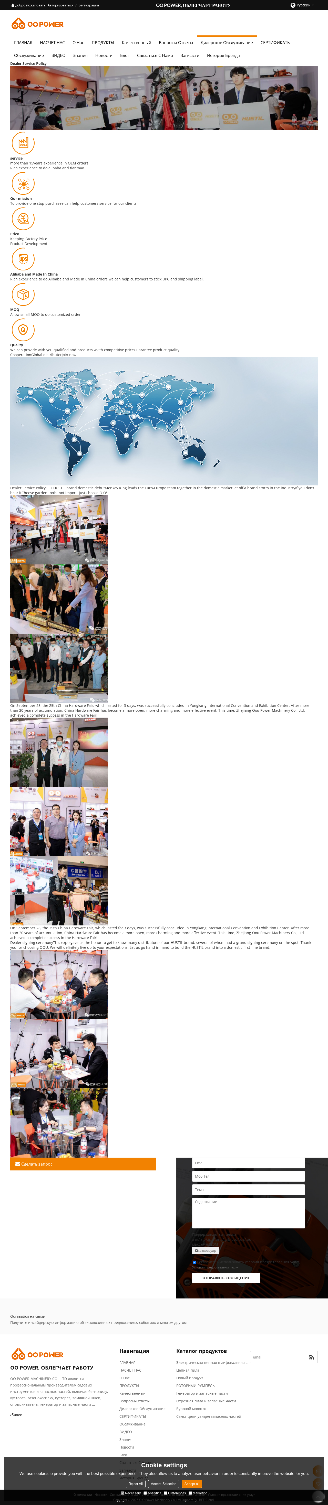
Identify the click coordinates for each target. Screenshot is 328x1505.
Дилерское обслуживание (227, 42)
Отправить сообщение (226, 1277)
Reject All (136, 1484)
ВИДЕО (58, 55)
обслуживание (29, 55)
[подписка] (311, 1357)
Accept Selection (163, 1484)
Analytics (154, 1493)
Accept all (191, 1484)
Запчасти (190, 55)
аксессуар (207, 1250)
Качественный (136, 42)
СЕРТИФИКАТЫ (276, 42)
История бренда (223, 55)
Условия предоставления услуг (215, 1267)
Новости (103, 55)
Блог (124, 55)
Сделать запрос (37, 1164)
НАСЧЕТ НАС (52, 42)
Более (17, 1414)
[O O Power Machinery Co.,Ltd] (164, 23)
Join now (69, 354)
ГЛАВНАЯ (23, 42)
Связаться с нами (155, 55)
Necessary (133, 1493)
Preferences (177, 1493)
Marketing (200, 1493)
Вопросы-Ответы (176, 42)
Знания (80, 55)
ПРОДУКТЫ (103, 42)
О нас (78, 42)
